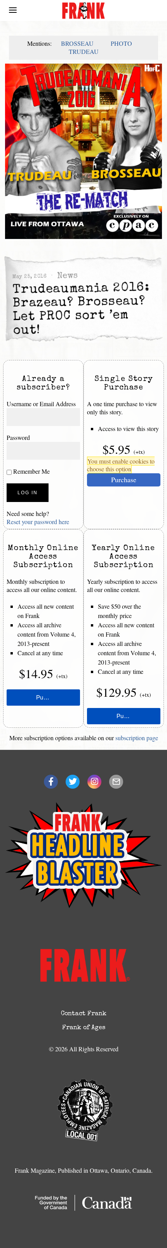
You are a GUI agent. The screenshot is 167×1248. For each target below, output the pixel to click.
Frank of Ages (83, 1028)
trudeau (84, 51)
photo (121, 43)
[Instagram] (94, 782)
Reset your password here (38, 522)
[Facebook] (51, 782)
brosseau (77, 43)
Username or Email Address (41, 404)
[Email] (116, 782)
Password (18, 437)
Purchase (123, 479)
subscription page (136, 738)
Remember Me (31, 471)
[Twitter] (73, 782)
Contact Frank (83, 1014)
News (67, 276)
